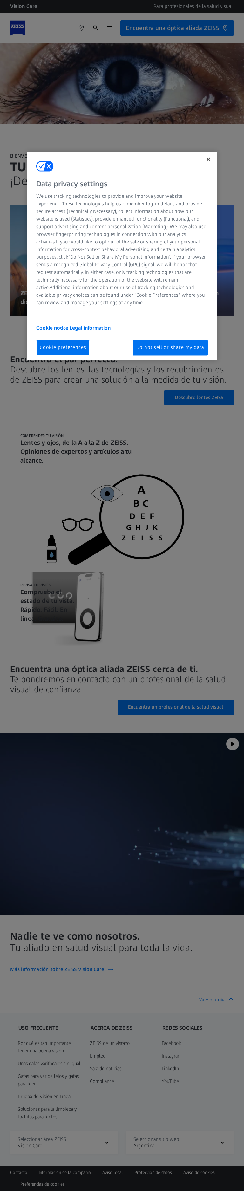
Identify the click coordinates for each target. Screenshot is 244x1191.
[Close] (208, 159)
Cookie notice (53, 328)
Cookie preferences (63, 348)
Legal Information (90, 328)
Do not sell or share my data (170, 348)
